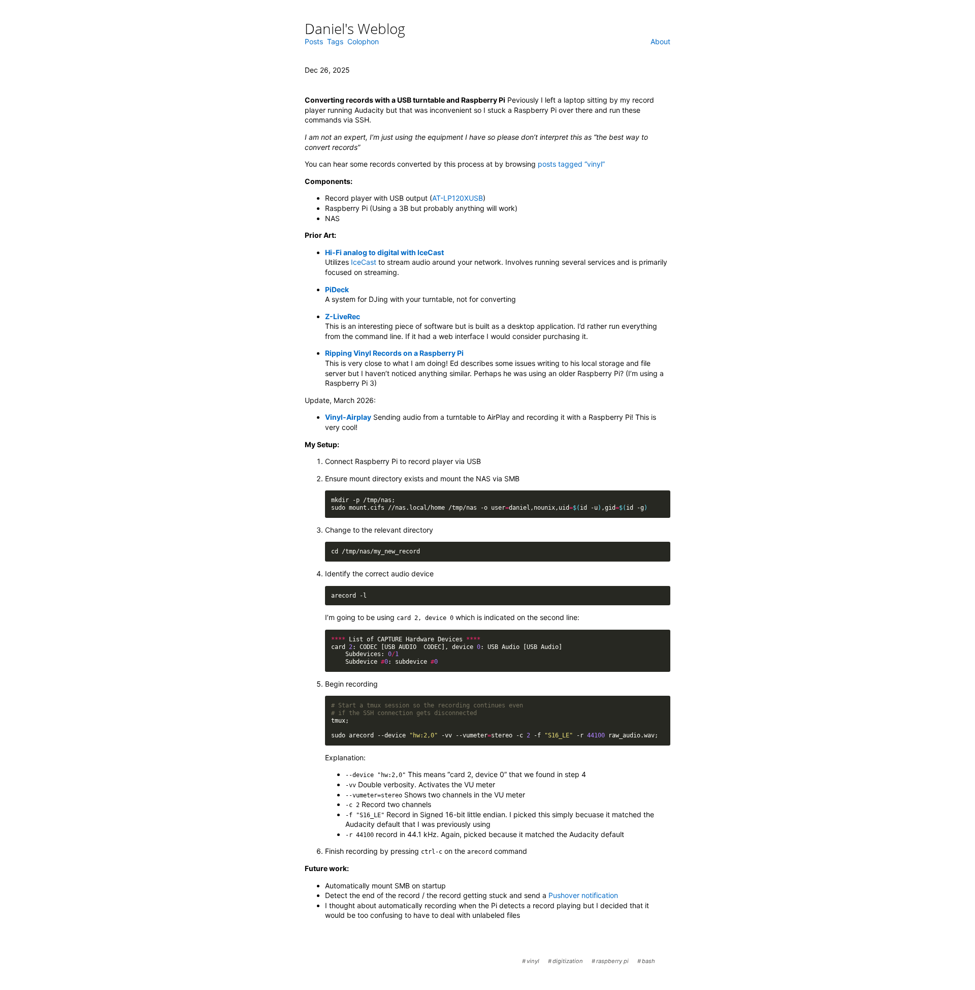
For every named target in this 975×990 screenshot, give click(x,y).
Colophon (363, 42)
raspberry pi (612, 961)
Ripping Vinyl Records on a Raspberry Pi (394, 353)
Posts (314, 42)
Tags (335, 42)
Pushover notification (583, 895)
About (660, 42)
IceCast (363, 262)
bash (648, 961)
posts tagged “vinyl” (571, 164)
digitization (567, 961)
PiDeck (337, 289)
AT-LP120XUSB (457, 198)
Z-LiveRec (342, 316)
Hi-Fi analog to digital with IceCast (384, 252)
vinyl (533, 961)
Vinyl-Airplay (348, 417)
